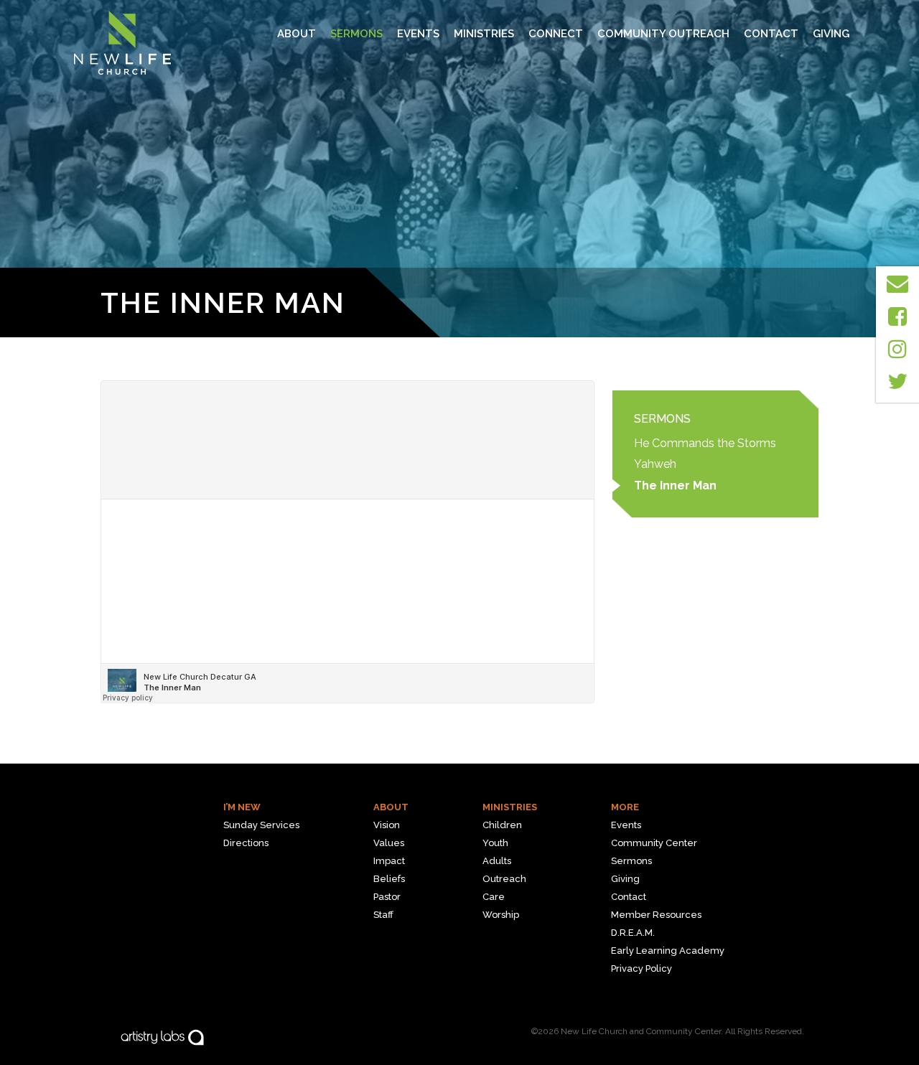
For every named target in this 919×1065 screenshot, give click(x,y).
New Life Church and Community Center (641, 1031)
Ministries (509, 807)
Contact (771, 33)
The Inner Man (675, 485)
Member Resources (656, 914)
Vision (386, 825)
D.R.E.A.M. (633, 932)
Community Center (654, 843)
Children (502, 825)
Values (388, 843)
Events (418, 33)
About (296, 33)
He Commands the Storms (705, 443)
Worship (500, 914)
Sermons (356, 33)
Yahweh (655, 464)
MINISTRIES (484, 33)
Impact (389, 860)
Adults (496, 860)
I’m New (242, 807)
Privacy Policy (641, 968)
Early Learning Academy (667, 950)
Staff (383, 914)
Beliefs (389, 878)
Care (493, 896)
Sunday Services (261, 825)
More (625, 807)
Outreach (504, 878)
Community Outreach (663, 33)
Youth (495, 843)
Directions (246, 843)
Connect (555, 33)
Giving (831, 33)
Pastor (387, 896)
